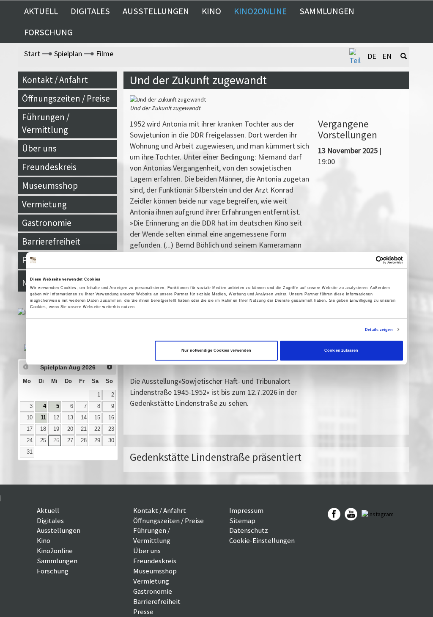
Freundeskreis (49, 167)
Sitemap (242, 520)
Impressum (246, 510)
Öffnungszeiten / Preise (66, 98)
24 (30, 440)
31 (30, 452)
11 (43, 418)
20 (70, 429)
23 (111, 429)
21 (84, 429)
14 (84, 418)
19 (56, 429)
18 (43, 429)
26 (56, 440)
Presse (143, 611)
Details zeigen (378, 330)
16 (111, 418)
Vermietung (44, 204)
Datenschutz (248, 530)
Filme (104, 53)
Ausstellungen (156, 11)
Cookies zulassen (341, 350)
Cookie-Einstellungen (262, 540)
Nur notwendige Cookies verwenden (216, 350)
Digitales (90, 11)
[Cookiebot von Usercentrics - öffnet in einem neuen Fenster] (366, 260)
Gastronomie (46, 223)
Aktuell (41, 11)
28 (84, 440)
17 (30, 429)
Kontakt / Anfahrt (55, 79)
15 (97, 418)
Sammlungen (326, 11)
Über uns (39, 148)
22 (97, 429)
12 (56, 418)
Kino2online (260, 11)
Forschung (48, 32)
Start (32, 53)
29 (97, 440)
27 (70, 440)
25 (43, 440)
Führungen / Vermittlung (45, 123)
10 (30, 418)
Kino (211, 11)
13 (70, 418)
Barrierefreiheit (51, 241)
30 (111, 440)
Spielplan (68, 53)
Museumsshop (50, 185)
